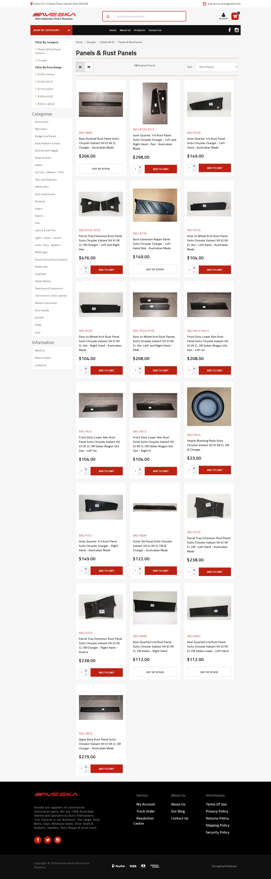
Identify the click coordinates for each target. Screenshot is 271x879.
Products (139, 30)
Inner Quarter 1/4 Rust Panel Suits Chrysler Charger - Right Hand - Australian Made (98, 545)
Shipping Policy (218, 825)
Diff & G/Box (42, 187)
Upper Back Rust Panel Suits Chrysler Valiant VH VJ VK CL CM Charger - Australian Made (100, 743)
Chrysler (91, 42)
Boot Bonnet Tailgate (46, 150)
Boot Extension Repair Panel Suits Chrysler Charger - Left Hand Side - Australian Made (152, 243)
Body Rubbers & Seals (47, 143)
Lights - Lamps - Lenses (48, 238)
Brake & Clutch (43, 158)
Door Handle (42, 310)
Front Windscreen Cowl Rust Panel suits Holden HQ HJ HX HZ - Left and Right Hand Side (32, 862)
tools (38, 332)
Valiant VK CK (107, 42)
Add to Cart (161, 169)
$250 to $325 (45, 96)
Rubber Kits (41, 267)
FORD (38, 325)
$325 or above (46, 104)
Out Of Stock (101, 169)
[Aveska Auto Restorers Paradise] (54, 16)
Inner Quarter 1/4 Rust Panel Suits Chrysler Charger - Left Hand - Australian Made (206, 143)
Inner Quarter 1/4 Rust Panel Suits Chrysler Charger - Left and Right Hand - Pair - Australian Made (154, 142)
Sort (189, 67)
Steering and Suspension (49, 288)
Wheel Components (46, 303)
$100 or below (46, 74)
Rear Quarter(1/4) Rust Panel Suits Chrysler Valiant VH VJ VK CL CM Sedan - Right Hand (153, 646)
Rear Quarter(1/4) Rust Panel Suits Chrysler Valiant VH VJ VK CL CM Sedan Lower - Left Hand (207, 646)
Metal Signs (41, 252)
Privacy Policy (217, 811)
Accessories (41, 122)
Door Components (45, 194)
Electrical (40, 201)
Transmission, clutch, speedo (51, 295)
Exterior (39, 216)
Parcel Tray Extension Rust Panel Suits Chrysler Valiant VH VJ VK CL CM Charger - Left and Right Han (100, 242)
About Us (125, 30)
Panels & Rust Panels (130, 42)
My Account (145, 804)
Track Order (145, 811)
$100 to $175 (45, 82)
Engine (39, 208)
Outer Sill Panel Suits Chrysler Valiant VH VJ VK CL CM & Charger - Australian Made (152, 545)
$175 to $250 (45, 89)
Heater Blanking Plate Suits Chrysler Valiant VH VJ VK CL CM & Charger (208, 445)
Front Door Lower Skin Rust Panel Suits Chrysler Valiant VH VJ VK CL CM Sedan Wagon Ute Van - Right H (153, 444)
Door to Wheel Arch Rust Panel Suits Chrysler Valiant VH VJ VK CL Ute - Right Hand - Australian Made (100, 343)
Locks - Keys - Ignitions (48, 245)
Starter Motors (43, 281)
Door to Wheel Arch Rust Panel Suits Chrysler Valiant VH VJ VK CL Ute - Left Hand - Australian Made (207, 242)
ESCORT (39, 318)
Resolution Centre (143, 820)
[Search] (108, 16)
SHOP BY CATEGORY (46, 30)
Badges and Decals (45, 136)
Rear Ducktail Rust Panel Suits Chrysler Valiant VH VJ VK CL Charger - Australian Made (99, 143)
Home (113, 30)
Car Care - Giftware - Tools (49, 172)
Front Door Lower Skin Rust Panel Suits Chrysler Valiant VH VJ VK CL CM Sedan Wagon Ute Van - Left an (207, 343)
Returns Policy (43, 358)
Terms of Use (216, 804)
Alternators (41, 129)
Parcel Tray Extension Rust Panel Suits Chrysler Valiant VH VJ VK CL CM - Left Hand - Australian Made (208, 544)
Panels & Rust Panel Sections (47, 51)
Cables (38, 165)
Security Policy (217, 832)
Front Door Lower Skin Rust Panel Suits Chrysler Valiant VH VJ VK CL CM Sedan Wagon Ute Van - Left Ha (99, 444)
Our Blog (178, 811)
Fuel (37, 223)
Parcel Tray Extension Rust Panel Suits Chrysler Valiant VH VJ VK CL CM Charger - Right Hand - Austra (100, 645)
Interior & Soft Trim (45, 230)
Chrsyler (42, 60)
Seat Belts (40, 274)
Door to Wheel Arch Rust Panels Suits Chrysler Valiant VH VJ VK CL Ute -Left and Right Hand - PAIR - (154, 343)
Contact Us (155, 30)
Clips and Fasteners (46, 179)
